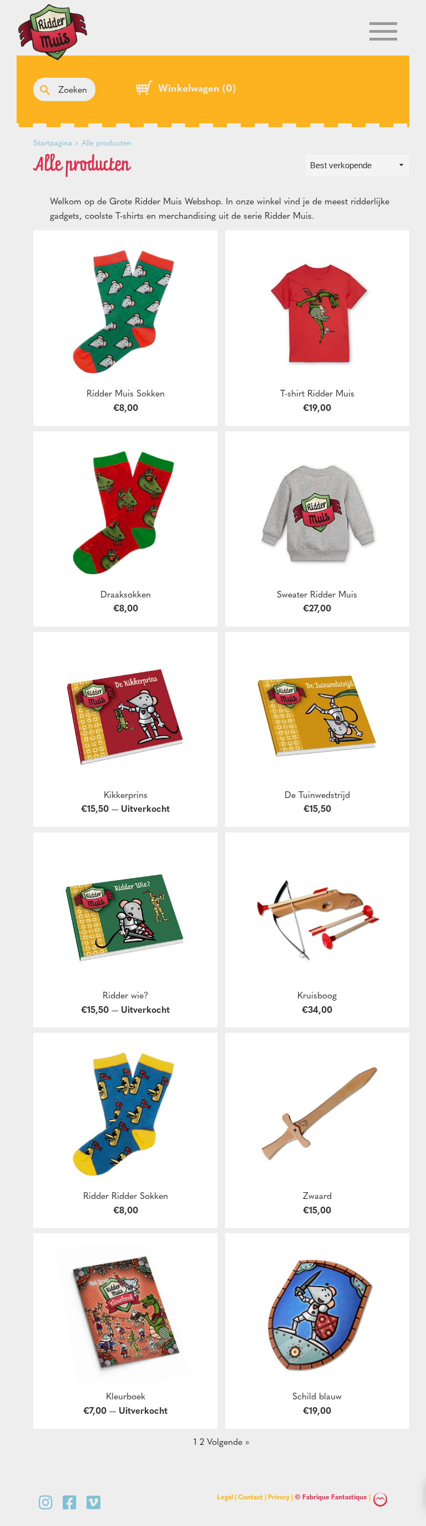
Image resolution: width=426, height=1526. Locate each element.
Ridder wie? (125, 994)
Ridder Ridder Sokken (125, 1195)
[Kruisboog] (317, 913)
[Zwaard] (317, 1113)
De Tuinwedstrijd (317, 794)
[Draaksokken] (125, 512)
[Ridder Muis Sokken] (125, 311)
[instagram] (48, 1501)
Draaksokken (125, 594)
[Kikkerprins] (125, 712)
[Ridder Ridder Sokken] (125, 1113)
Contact (250, 1497)
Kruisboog (317, 994)
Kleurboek (125, 1395)
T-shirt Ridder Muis (317, 392)
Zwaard (317, 1195)
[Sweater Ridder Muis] (317, 512)
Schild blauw (317, 1395)
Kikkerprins (126, 794)
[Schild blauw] (317, 1313)
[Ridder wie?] (125, 913)
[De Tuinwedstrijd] (317, 712)
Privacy (279, 1497)
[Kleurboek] (125, 1313)
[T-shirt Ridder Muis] (317, 311)
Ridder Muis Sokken (126, 392)
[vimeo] (93, 1501)
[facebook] (72, 1501)
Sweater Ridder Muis (317, 594)
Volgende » (228, 1441)
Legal (225, 1497)
